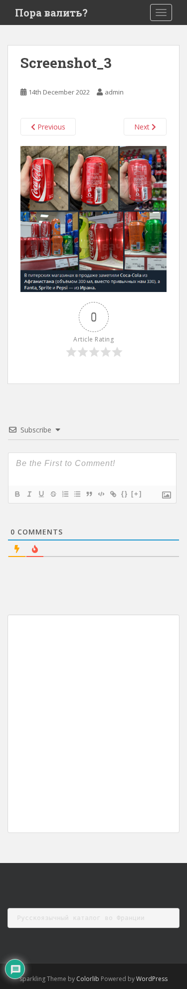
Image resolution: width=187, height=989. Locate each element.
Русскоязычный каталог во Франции (81, 918)
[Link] (113, 494)
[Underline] (41, 494)
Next (143, 127)
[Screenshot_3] (93, 218)
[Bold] (17, 494)
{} (124, 494)
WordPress (152, 978)
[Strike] (53, 494)
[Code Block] (101, 494)
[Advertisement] (93, 724)
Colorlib (87, 978)
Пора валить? (51, 12)
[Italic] (29, 494)
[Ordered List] (65, 494)
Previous (50, 127)
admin (114, 92)
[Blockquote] (89, 494)
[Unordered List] (77, 494)
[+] (136, 494)
